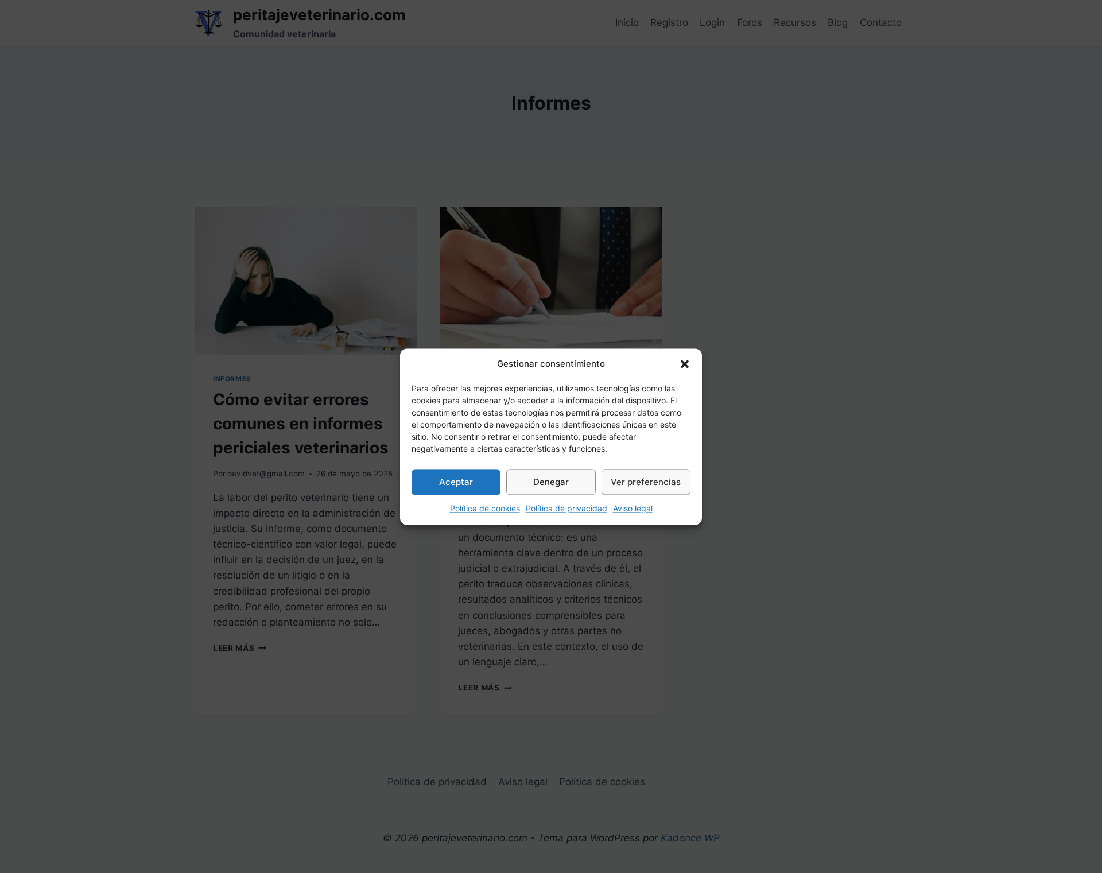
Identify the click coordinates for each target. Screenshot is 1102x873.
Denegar (551, 481)
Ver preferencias (646, 481)
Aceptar (456, 481)
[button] (684, 364)
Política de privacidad (566, 508)
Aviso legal (633, 508)
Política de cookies (485, 508)
